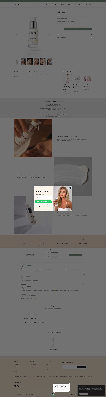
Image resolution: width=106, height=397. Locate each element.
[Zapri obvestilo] (69, 383)
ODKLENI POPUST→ (43, 201)
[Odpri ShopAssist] (53, 394)
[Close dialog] (70, 188)
